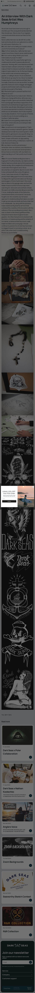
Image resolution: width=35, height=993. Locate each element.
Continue (9, 501)
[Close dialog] (33, 487)
